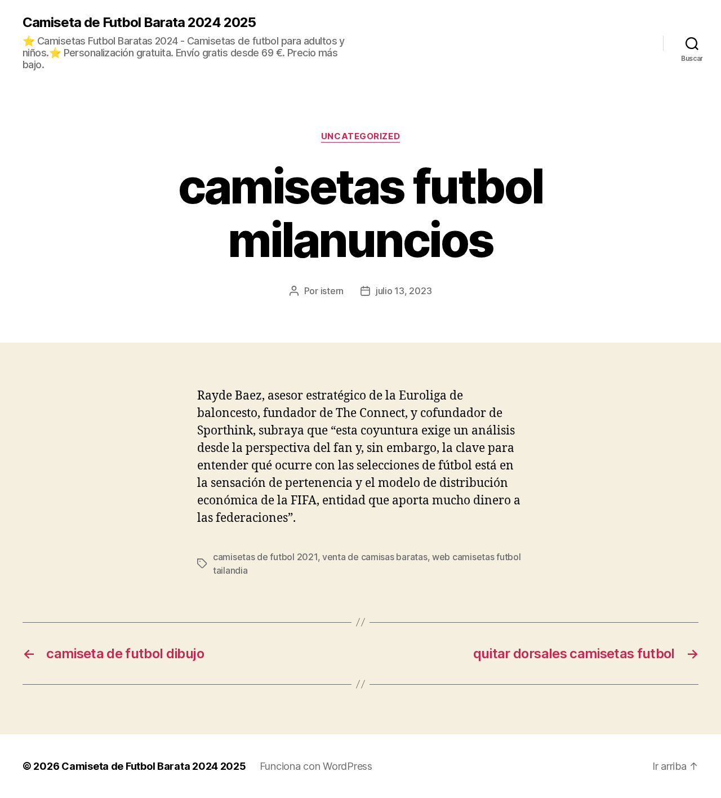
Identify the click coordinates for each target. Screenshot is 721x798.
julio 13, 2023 (403, 290)
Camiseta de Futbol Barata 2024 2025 (139, 22)
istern (332, 290)
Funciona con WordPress (316, 766)
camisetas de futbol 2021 (265, 556)
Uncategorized (360, 136)
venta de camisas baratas (375, 556)
